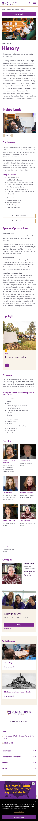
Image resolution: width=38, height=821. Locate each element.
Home (3, 9)
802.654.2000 (8, 743)
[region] (19, 810)
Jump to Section (19, 14)
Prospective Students (11, 757)
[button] (4, 135)
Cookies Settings (19, 812)
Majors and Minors (13, 9)
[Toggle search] (30, 3)
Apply (19, 625)
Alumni (5, 762)
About (4, 768)
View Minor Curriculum (19, 221)
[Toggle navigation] (35, 3)
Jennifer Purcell (29, 563)
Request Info (8, 628)
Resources (6, 751)
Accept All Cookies (19, 817)
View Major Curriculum (19, 216)
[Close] (36, 801)
